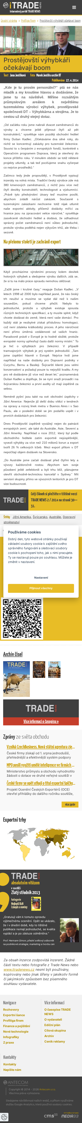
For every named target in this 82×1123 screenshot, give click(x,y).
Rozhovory (11, 1009)
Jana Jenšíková (18, 75)
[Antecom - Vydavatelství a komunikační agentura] (15, 1083)
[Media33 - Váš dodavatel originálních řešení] (70, 1116)
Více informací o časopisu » (41, 721)
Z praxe (8, 1042)
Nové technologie (15, 1031)
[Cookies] (4, 1117)
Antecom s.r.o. (47, 1089)
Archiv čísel (12, 654)
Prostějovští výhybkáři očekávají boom (60, 21)
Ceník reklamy (54, 1041)
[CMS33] (51, 1115)
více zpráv (70, 804)
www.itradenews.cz (19, 969)
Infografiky (11, 1037)
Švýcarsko (40, 517)
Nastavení (41, 577)
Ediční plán (52, 1025)
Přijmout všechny (41, 588)
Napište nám (12, 1069)
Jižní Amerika (22, 517)
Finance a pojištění (16, 1026)
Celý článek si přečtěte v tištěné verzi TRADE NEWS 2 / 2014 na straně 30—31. (54, 499)
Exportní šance (14, 1015)
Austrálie (55, 517)
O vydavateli (53, 1019)
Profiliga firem (28, 21)
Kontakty (9, 1064)
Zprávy (26, 736)
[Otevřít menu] (74, 7)
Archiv (49, 1036)
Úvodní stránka (9, 21)
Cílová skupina (55, 1030)
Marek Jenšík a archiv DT (48, 75)
